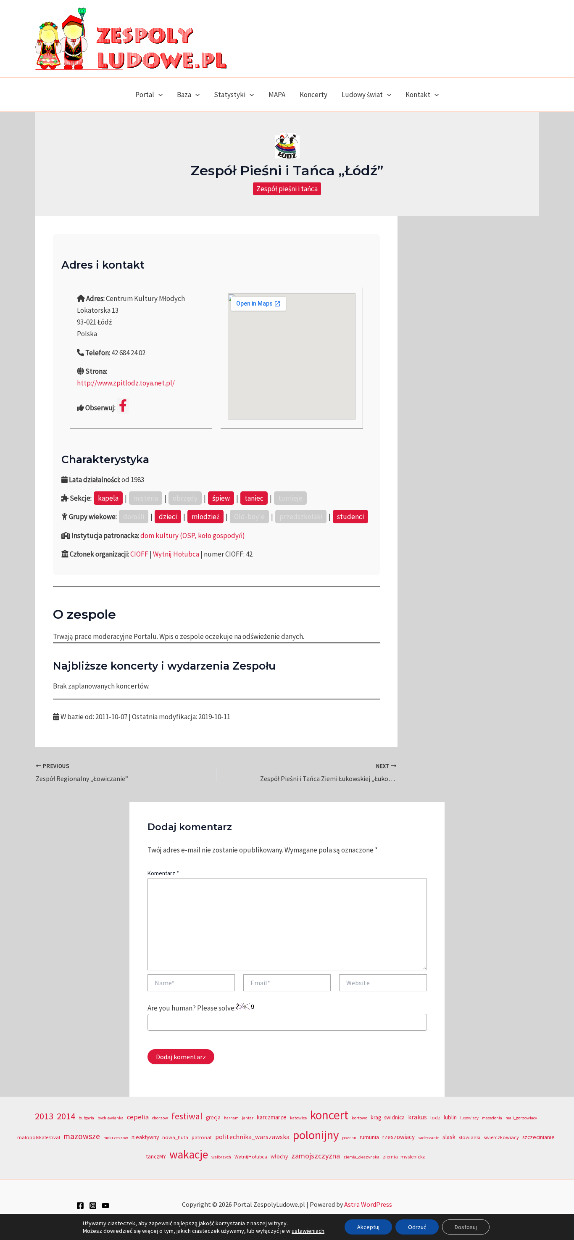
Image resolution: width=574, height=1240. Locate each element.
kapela (108, 498)
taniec (254, 498)
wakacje (188, 1154)
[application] (158, 94)
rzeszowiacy (398, 1137)
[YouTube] (105, 1205)
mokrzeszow (115, 1137)
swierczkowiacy (501, 1137)
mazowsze (81, 1136)
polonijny (316, 1134)
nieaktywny (145, 1137)
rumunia (369, 1137)
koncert (329, 1115)
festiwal (187, 1116)
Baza (184, 94)
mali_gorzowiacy (521, 1118)
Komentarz (163, 873)
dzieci (168, 516)
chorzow (160, 1118)
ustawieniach (308, 1231)
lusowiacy (469, 1118)
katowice (298, 1118)
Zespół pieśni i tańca (287, 188)
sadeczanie (428, 1137)
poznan (349, 1137)
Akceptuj (368, 1227)
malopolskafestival (38, 1137)
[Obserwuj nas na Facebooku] (123, 406)
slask (449, 1137)
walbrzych (221, 1157)
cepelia (138, 1117)
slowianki (469, 1137)
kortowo (359, 1118)
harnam (231, 1118)
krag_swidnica (388, 1117)
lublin (450, 1117)
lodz (435, 1117)
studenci (350, 516)
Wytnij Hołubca (176, 554)
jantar (247, 1118)
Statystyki (229, 94)
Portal (144, 94)
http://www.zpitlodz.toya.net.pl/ (126, 383)
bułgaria (86, 1118)
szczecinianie (538, 1137)
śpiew (221, 498)
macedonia (492, 1118)
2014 (66, 1116)
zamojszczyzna (315, 1156)
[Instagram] (93, 1205)
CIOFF (139, 554)
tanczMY (156, 1156)
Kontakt (417, 94)
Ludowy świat (362, 94)
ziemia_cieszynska (361, 1157)
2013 (44, 1116)
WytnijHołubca (250, 1156)
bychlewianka (110, 1118)
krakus (417, 1117)
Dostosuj (466, 1227)
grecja (213, 1117)
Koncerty (313, 94)
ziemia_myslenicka (404, 1156)
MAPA (277, 94)
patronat (202, 1137)
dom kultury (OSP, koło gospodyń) (192, 535)
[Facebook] (80, 1205)
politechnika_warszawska (252, 1137)
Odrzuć (417, 1227)
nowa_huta (175, 1137)
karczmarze (272, 1117)
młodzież (205, 516)
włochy (279, 1156)
